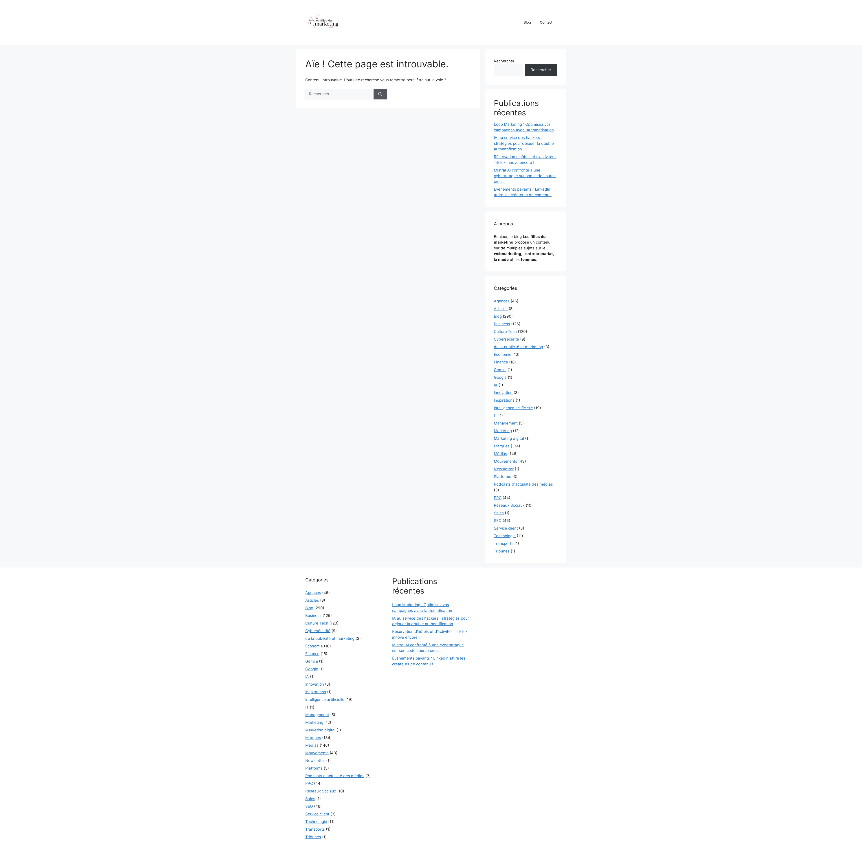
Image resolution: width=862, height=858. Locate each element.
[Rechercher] (380, 94)
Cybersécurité (506, 339)
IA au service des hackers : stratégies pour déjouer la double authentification (524, 143)
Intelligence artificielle (513, 408)
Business (502, 324)
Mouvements (505, 461)
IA (495, 385)
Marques (502, 446)
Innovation (503, 392)
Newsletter (504, 469)
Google (500, 377)
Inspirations (504, 400)
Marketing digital (509, 438)
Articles (501, 308)
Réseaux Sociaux (509, 505)
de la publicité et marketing (518, 347)
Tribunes (502, 551)
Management (506, 423)
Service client (506, 528)
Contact (546, 22)
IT (495, 415)
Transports (503, 543)
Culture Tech (505, 331)
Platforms (502, 476)
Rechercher (504, 61)
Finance (501, 362)
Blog (527, 22)
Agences (502, 301)
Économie (502, 354)
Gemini (500, 369)
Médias (500, 453)
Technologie (505, 536)
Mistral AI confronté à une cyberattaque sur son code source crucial (525, 176)
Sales (499, 513)
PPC (497, 497)
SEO (497, 520)
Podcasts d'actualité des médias (523, 484)
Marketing (503, 431)
